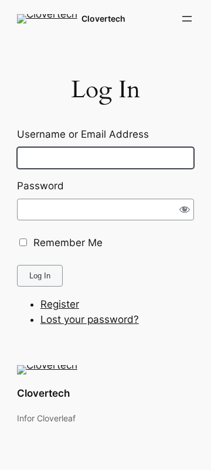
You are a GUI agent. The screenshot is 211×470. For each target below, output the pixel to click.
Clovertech (103, 18)
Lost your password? (89, 319)
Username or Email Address (83, 134)
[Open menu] (187, 19)
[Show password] (184, 209)
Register (59, 304)
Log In (39, 275)
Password (40, 186)
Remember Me (68, 242)
